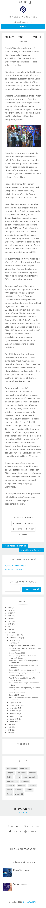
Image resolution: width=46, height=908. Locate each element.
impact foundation (30, 777)
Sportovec (32, 786)
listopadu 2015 (15, 638)
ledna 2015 (14, 722)
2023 (10, 610)
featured (32, 773)
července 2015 (15, 705)
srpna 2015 (14, 703)
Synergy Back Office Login (15, 565)
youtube (32, 831)
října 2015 (14, 640)
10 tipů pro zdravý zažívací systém (22, 646)
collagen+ (10, 773)
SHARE (18, 523)
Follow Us (23, 812)
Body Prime (24, 768)
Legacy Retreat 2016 (17, 653)
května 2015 (14, 711)
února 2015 (14, 719)
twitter (17, 831)
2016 (10, 629)
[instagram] (21, 2)
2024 (10, 608)
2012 (10, 730)
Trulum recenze (20, 884)
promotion (21, 786)
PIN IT (31, 529)
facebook (15, 826)
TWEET (31, 523)
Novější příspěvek (16, 546)
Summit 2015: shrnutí (17, 692)
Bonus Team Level (21, 870)
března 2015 (15, 716)
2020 (10, 618)
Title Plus (29, 790)
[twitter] (25, 2)
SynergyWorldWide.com (14, 569)
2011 (9, 733)
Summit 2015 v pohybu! (18, 695)
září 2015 (13, 643)
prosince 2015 (15, 635)
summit (9, 790)
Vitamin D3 (19, 794)
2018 (10, 624)
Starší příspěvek (30, 550)
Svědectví (18, 790)
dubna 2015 (14, 714)
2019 (10, 621)
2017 (10, 627)
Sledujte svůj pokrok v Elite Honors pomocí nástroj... (22, 657)
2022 (10, 613)
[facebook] (16, 2)
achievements (12, 768)
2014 (10, 724)
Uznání (9, 794)
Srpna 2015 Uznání (16, 675)
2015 (10, 632)
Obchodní (25, 781)
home (18, 777)
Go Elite (9, 777)
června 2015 (15, 708)
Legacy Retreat (12, 781)
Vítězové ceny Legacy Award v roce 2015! (25, 673)
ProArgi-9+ (10, 786)
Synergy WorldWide (30, 902)
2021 (10, 616)
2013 (10, 727)
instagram (33, 826)
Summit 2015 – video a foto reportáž (23, 670)
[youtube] (30, 2)
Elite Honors (21, 773)
